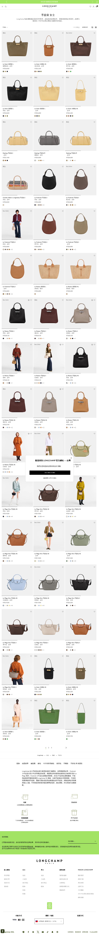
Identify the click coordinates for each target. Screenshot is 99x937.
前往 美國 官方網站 (50, 472)
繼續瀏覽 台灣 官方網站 (49, 478)
